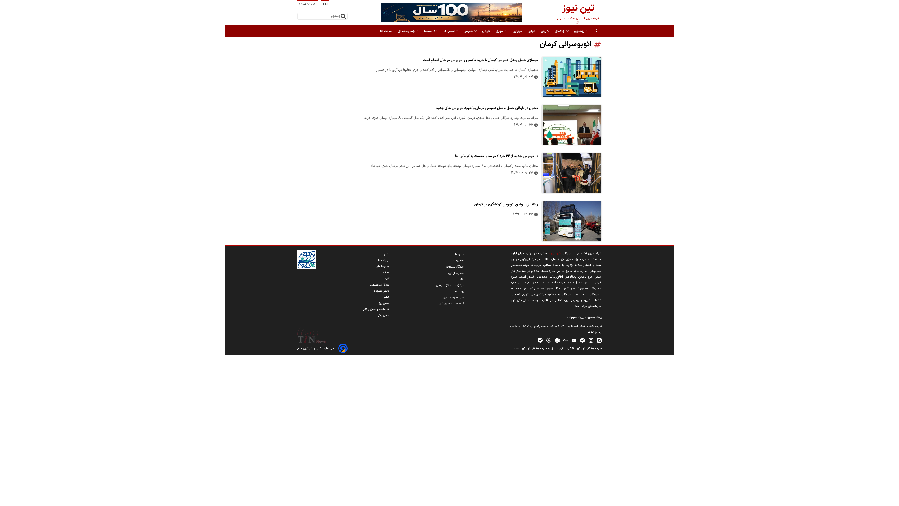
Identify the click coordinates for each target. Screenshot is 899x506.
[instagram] (591, 340)
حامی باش (383, 315)
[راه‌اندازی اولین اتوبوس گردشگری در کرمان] (572, 221)
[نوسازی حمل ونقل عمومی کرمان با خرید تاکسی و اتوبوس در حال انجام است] (572, 77)
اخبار (386, 254)
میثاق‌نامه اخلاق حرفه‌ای (450, 285)
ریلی (543, 31)
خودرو (486, 31)
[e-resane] (306, 259)
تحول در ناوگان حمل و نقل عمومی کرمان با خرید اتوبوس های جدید (487, 108)
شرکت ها (386, 31)
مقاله (386, 273)
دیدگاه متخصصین (379, 285)
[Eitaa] (565, 340)
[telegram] (582, 340)
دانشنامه (429, 31)
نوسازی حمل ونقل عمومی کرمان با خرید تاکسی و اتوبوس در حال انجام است (480, 60)
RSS (461, 279)
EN (325, 4)
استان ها (449, 31)
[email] (574, 340)
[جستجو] (343, 16)
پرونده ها (383, 260)
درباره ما (459, 254)
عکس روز (384, 303)
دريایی (518, 31)
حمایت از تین (456, 273)
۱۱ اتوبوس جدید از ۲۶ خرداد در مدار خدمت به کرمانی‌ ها (496, 156)
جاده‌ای (560, 31)
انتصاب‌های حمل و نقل (376, 309)
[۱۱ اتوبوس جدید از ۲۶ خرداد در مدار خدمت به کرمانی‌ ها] (572, 173)
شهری (500, 31)
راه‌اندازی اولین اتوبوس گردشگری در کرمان (506, 204)
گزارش (386, 279)
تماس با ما (458, 260)
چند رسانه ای (406, 31)
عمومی (469, 31)
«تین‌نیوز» (555, 253)
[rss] (599, 340)
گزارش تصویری (381, 291)
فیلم (386, 297)
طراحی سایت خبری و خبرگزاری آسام (317, 348)
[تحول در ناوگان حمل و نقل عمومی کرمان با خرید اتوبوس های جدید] (572, 125)
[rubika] (557, 340)
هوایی (531, 31)
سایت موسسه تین (453, 297)
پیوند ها (459, 291)
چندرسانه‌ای (382, 266)
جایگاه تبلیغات (455, 266)
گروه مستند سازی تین (451, 303)
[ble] (540, 340)
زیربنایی (579, 31)
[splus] (548, 340)
